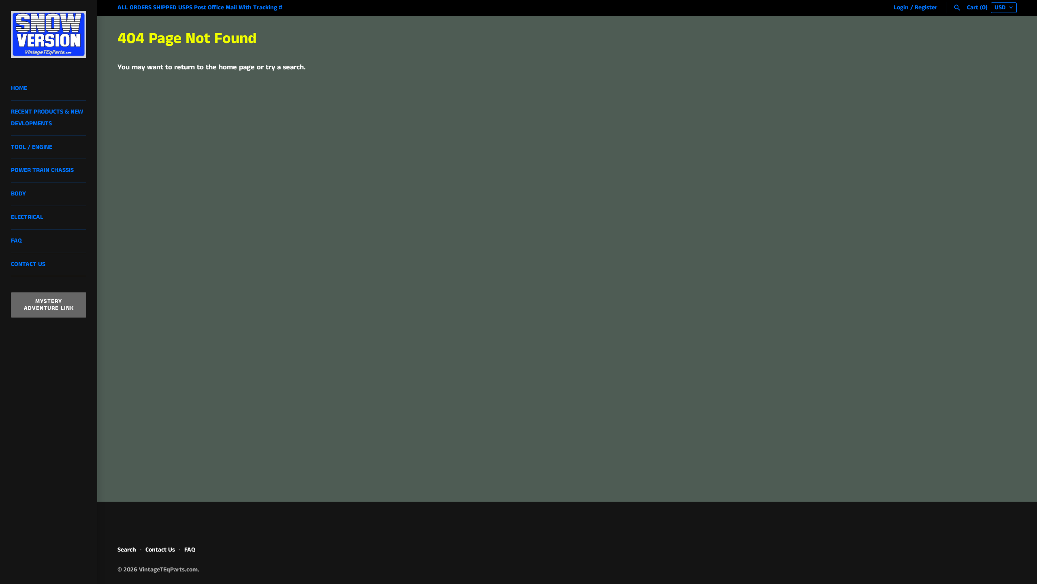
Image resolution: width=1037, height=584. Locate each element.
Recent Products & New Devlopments (47, 117)
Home (19, 88)
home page (237, 67)
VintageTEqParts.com (168, 569)
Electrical (27, 217)
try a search (285, 67)
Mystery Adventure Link (49, 304)
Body (18, 193)
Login (901, 7)
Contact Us (28, 264)
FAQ (16, 240)
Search (126, 549)
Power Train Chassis (42, 170)
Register (926, 7)
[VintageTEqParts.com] (48, 34)
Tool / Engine (31, 147)
